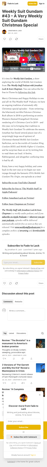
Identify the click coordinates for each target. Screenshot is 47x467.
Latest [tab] (11, 333)
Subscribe (32, 3)
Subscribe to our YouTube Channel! (19, 182)
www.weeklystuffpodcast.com (27, 227)
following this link (26, 92)
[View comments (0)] (10, 39)
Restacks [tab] (18, 301)
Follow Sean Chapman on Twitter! (18, 204)
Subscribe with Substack (25, 437)
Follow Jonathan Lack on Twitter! (18, 198)
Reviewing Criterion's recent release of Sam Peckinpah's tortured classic (17, 375)
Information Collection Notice (28, 271)
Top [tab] (5, 333)
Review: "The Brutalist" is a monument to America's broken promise (16, 343)
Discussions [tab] (21, 333)
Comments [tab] (8, 301)
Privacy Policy (31, 448)
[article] (23, 349)
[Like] (4, 39)
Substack (11, 461)
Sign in (41, 3)
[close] (40, 395)
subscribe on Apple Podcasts (14, 217)
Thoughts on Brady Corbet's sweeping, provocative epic (14, 351)
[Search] (42, 333)
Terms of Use (35, 268)
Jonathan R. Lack (15, 31)
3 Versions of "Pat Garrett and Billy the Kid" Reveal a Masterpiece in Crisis (15, 368)
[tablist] (13, 301)
